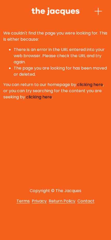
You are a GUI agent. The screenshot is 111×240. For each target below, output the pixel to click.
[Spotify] (30, 209)
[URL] (72, 209)
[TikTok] (63, 209)
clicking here (90, 85)
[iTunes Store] (39, 209)
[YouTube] (47, 209)
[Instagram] (55, 209)
